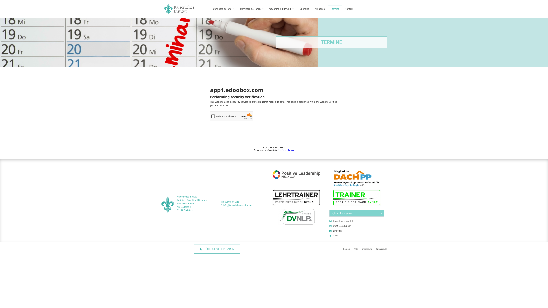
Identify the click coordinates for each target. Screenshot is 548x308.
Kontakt (349, 8)
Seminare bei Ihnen (250, 8)
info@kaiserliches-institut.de (237, 205)
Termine (335, 8)
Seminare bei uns (222, 8)
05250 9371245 (231, 201)
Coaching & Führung (280, 8)
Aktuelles (320, 8)
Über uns (304, 8)
